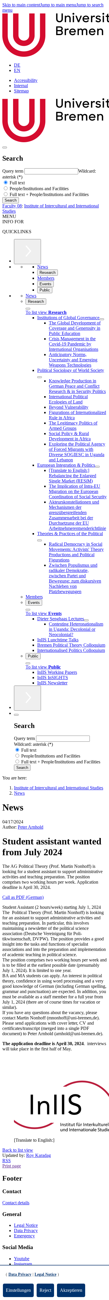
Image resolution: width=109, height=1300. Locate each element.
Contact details (15, 1202)
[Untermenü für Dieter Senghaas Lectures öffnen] (86, 620)
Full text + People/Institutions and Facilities (48, 194)
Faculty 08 (12, 205)
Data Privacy (26, 1230)
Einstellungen (18, 1290)
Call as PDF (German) (23, 897)
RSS (6, 1160)
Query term (13, 171)
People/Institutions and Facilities (38, 188)
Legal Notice (26, 1225)
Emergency (24, 1235)
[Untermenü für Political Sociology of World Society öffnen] (39, 377)
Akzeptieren (71, 1290)
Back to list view (17, 1150)
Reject (45, 1290)
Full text (16, 182)
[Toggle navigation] (4, 147)
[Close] (28, 309)
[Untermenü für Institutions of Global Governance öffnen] (101, 319)
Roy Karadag (38, 1155)
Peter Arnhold (30, 827)
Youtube (21, 1258)
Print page (11, 1165)
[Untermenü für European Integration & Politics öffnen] (97, 467)
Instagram (23, 1263)
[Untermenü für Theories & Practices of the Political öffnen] (39, 540)
